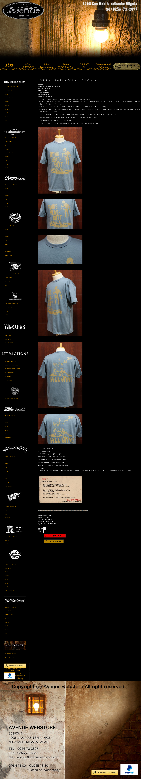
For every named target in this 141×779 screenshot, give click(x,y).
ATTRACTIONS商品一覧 (10, 361)
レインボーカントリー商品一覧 (12, 273)
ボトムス (7, 244)
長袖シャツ (7, 105)
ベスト (6, 112)
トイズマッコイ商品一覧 (10, 137)
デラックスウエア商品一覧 (11, 184)
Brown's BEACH (8, 437)
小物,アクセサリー (9, 120)
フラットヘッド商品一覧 (10, 607)
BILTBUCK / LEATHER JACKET (12, 368)
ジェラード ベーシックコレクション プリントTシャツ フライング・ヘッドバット (69, 80)
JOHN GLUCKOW (9, 255)
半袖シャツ (7, 109)
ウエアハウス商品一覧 (10, 456)
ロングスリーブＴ (9, 97)
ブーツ (6, 510)
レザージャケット (9, 90)
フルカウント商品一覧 (10, 415)
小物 (6, 478)
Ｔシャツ (7, 101)
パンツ (6, 116)
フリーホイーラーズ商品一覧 (11, 86)
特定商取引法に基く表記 (10, 653)
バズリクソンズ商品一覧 (10, 564)
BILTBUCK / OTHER (9, 372)
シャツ (6, 160)
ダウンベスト (8, 281)
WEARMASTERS (9, 376)
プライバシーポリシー (10, 657)
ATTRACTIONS (8, 380)
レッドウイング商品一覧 (10, 506)
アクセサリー (8, 251)
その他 (6, 314)
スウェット (7, 149)
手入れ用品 (7, 517)
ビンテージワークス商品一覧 (11, 398)
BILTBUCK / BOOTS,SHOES (11, 365)
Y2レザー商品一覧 (9, 335)
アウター (7, 94)
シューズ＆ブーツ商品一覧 (11, 536)
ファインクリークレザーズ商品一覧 (13, 303)
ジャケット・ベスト (9, 614)
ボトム (6, 463)
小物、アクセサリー (9, 342)
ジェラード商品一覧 (9, 225)
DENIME (7, 482)
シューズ (7, 247)
